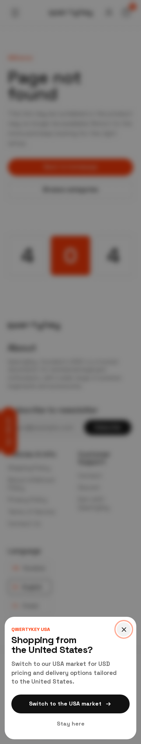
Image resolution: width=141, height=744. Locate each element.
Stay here (71, 723)
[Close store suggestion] (124, 629)
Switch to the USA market (65, 703)
